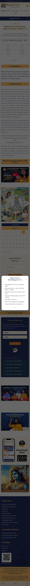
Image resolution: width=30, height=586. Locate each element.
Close (15, 307)
